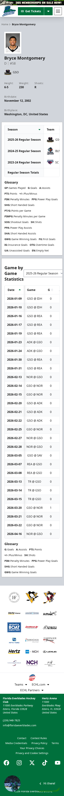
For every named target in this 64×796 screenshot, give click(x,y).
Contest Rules (39, 738)
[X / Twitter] (32, 763)
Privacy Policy (39, 743)
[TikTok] (45, 763)
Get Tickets (33, 11)
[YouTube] (58, 763)
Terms (55, 743)
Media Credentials (16, 743)
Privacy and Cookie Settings (32, 753)
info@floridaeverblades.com (19, 725)
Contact (21, 738)
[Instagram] (19, 763)
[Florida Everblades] (9, 11)
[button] (32, 783)
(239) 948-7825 (11, 720)
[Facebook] (6, 763)
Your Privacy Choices (32, 748)
